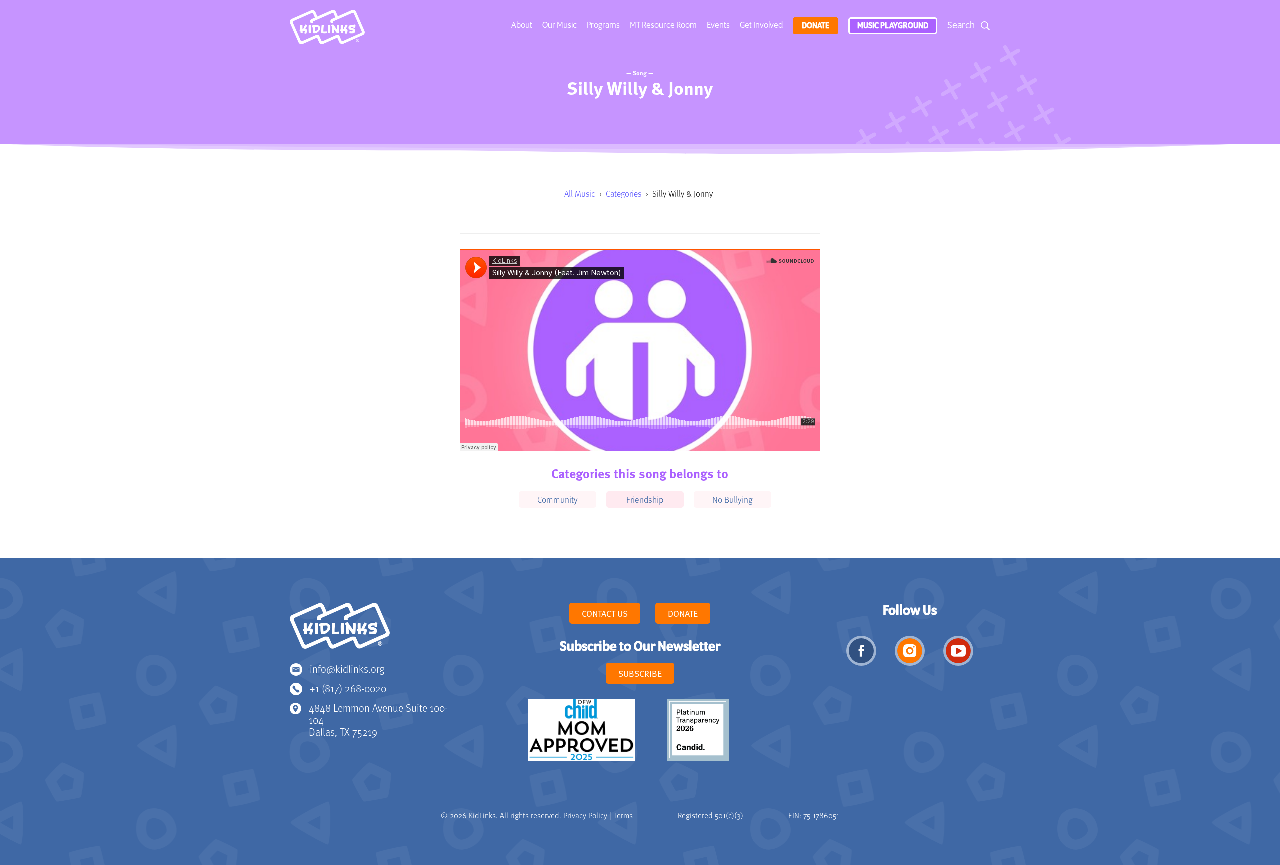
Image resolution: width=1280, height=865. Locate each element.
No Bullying (732, 499)
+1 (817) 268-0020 (348, 688)
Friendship (645, 499)
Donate (816, 26)
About (522, 25)
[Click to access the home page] (327, 30)
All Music (579, 194)
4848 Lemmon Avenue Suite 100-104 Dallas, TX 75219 (378, 720)
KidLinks (340, 630)
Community (558, 499)
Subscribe (640, 673)
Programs (603, 25)
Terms (623, 816)
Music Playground (893, 26)
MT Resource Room (663, 25)
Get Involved (761, 25)
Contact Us (605, 613)
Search (961, 25)
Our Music (559, 25)
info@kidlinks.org (347, 668)
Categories (624, 194)
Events (718, 25)
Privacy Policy (586, 816)
